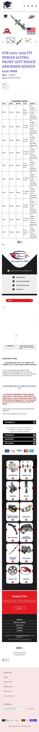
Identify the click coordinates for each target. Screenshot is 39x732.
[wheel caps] (13, 574)
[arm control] (13, 533)
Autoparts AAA (16, 726)
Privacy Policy (8, 682)
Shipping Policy (8, 686)
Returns (9, 443)
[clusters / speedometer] (26, 533)
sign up (19, 608)
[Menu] (36, 6)
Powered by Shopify (25, 726)
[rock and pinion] (13, 553)
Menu (10, 300)
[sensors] (13, 491)
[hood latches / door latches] (13, 512)
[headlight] (26, 512)
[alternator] (13, 470)
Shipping (4, 78)
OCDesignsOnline (26, 639)
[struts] (26, 491)
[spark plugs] (26, 470)
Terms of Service (9, 696)
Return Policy (8, 691)
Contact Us (19, 625)
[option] (11, 40)
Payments (10, 422)
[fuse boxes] (26, 553)
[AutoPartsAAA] (19, 256)
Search (6, 677)
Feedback (9, 435)
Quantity (4, 84)
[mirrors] (26, 574)
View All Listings (19, 622)
